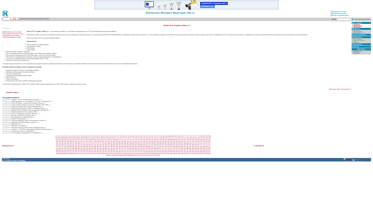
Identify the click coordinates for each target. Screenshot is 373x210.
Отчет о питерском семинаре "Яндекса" (25, 113)
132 (171, 138)
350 (144, 145)
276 (98, 143)
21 (88, 136)
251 (185, 141)
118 (134, 138)
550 (68, 152)
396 (114, 146)
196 (190, 139)
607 (68, 153)
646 (174, 153)
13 (72, 136)
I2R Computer (357, 33)
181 (149, 139)
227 (119, 141)
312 (195, 143)
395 (111, 146)
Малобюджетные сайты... (339, 11)
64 (171, 136)
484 (198, 148)
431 (209, 146)
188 (168, 139)
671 (137, 155)
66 (175, 136)
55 (154, 136)
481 (190, 148)
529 (166, 150)
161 (95, 139)
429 (204, 146)
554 (79, 152)
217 (92, 141)
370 (198, 145)
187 (166, 139)
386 (87, 146)
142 (199, 138)
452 (111, 148)
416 (168, 146)
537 (187, 150)
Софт (355, 41)
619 (100, 153)
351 (147, 145)
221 (103, 141)
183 (155, 139)
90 (66, 138)
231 (130, 141)
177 (138, 139)
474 (171, 148)
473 (168, 148)
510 (114, 150)
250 (182, 141)
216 (89, 141)
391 (100, 146)
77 (196, 136)
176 (136, 139)
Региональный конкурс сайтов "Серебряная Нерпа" (29, 108)
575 (136, 152)
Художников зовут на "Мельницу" (24, 131)
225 (114, 141)
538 (190, 150)
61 (165, 136)
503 (95, 150)
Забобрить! (6, 20)
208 (68, 141)
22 (90, 136)
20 (86, 136)
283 (117, 143)
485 (201, 148)
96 (77, 138)
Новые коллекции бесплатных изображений (27, 106)
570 (122, 152)
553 (76, 152)
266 (70, 143)
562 (100, 152)
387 (89, 146)
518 (136, 150)
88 (62, 138)
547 (59, 152)
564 (106, 152)
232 (133, 141)
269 (79, 143)
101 (88, 138)
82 (206, 136)
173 (127, 139)
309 (187, 143)
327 (81, 145)
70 (183, 136)
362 (176, 145)
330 (89, 145)
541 (198, 150)
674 (145, 155)
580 (149, 152)
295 (149, 143)
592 (182, 152)
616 (92, 153)
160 (92, 139)
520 (141, 150)
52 (148, 136)
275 (95, 143)
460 (133, 148)
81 (204, 136)
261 (57, 143)
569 (119, 152)
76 (194, 136)
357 (163, 145)
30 (105, 136)
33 (111, 136)
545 (209, 150)
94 (73, 138)
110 (113, 138)
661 (110, 155)
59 (161, 136)
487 (206, 148)
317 (209, 143)
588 (171, 152)
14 (74, 136)
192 (179, 139)
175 (133, 139)
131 (169, 138)
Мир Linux (356, 42)
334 (100, 145)
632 (136, 153)
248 (176, 141)
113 (120, 138)
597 (195, 152)
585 (163, 152)
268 (76, 143)
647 (176, 153)
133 (174, 138)
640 (157, 153)
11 (68, 136)
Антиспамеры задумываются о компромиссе (28, 133)
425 (193, 146)
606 (65, 153)
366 (187, 145)
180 (147, 139)
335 (103, 145)
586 (166, 152)
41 (126, 136)
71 (185, 136)
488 (209, 148)
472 (166, 148)
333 (98, 145)
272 (87, 143)
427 (198, 146)
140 (193, 138)
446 (95, 148)
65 (173, 136)
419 (176, 146)
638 (152, 153)
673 (142, 155)
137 (185, 138)
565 (108, 152)
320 (62, 145)
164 (103, 139)
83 (208, 136)
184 (157, 139)
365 (185, 145)
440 (79, 148)
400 (125, 146)
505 (100, 150)
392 (103, 146)
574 (133, 152)
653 (193, 153)
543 (204, 150)
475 (174, 148)
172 (125, 139)
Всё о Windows (358, 39)
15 (76, 136)
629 (127, 153)
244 (166, 141)
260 (209, 141)
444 (89, 148)
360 (171, 145)
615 (89, 153)
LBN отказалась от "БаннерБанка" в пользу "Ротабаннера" (31, 101)
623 (111, 153)
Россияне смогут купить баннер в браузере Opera (29, 127)
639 (155, 153)
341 (119, 145)
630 (130, 153)
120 (139, 138)
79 (200, 136)
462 (138, 148)
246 (171, 141)
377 (62, 146)
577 (141, 152)
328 (84, 145)
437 (70, 148)
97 (79, 138)
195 (187, 139)
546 (57, 152)
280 (109, 143)
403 (133, 146)
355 (157, 145)
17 (80, 136)
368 (193, 145)
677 (153, 155)
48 (140, 136)
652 (190, 153)
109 (110, 138)
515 (127, 150)
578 (144, 152)
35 (115, 136)
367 (190, 145)
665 (121, 155)
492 (65, 150)
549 (65, 152)
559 (92, 152)
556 (84, 152)
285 (122, 143)
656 (201, 153)
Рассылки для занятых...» (363, 19)
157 (84, 139)
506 (103, 150)
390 (98, 146)
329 (87, 145)
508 (109, 150)
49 (142, 136)
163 (100, 139)
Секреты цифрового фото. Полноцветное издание (29, 120)
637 (149, 153)
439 (76, 148)
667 (126, 155)
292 (141, 143)
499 (84, 150)
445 (92, 148)
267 (73, 143)
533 (176, 150)
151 (68, 139)
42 (128, 136)
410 (152, 146)
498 (81, 150)
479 (185, 148)
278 (103, 143)
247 (174, 141)
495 (73, 150)
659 (209, 153)
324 (73, 145)
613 (84, 153)
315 (204, 143)
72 (187, 136)
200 (201, 139)
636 (147, 153)
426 (195, 146)
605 (62, 153)
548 (62, 152)
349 (141, 145)
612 (81, 153)
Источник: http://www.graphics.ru (340, 89)
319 (59, 145)
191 (176, 139)
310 (190, 143)
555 (81, 152)
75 (192, 136)
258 (204, 141)
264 (65, 143)
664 (118, 155)
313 (198, 143)
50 (144, 136)
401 (128, 146)
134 (177, 138)
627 (122, 153)
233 (136, 141)
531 (171, 150)
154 (76, 139)
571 (125, 152)
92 (70, 138)
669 (132, 155)
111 (115, 138)
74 (191, 136)
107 (105, 138)
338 (111, 145)
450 (106, 148)
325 (76, 145)
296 (152, 143)
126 (155, 138)
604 (60, 153)
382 (76, 146)
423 (187, 146)
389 (95, 146)
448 (100, 148)
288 (130, 143)
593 (185, 152)
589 (174, 152)
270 (81, 143)
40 (124, 136)
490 (60, 150)
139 (191, 138)
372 (204, 145)
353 (152, 145)
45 (134, 136)
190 (174, 139)
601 (206, 152)
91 (68, 138)
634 (141, 153)
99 (83, 138)
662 (113, 155)
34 (113, 136)
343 (125, 145)
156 (81, 139)
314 (201, 143)
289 (133, 143)
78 (198, 136)
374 (209, 145)
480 (187, 148)
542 (201, 150)
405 (138, 146)
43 (130, 136)
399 (122, 146)
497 (79, 150)
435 (65, 148)
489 (57, 150)
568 (117, 152)
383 (79, 146)
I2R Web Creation (358, 31)
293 (144, 143)
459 (130, 148)
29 (103, 136)
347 (136, 145)
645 (171, 153)
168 (114, 139)
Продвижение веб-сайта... (339, 13)
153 (73, 139)
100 (86, 138)
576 (138, 152)
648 (179, 153)
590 (176, 152)
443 (87, 148)
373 (206, 145)
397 (117, 146)
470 (160, 148)
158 (87, 139)
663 (115, 155)
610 (76, 153)
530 (168, 150)
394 (109, 146)
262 (60, 143)
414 (163, 146)
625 (117, 153)
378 (65, 146)
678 (156, 155)
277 (100, 143)
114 (123, 138)
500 (87, 150)
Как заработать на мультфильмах (23, 117)
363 (179, 145)
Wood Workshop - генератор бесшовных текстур (28, 103)
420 (179, 146)
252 (187, 141)
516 (130, 150)
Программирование (359, 40)
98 (81, 138)
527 (160, 150)
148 (59, 139)
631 (133, 153)
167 (111, 139)
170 (119, 139)
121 (142, 138)
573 (130, 152)
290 (136, 143)
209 (70, 141)
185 (160, 139)
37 (119, 136)
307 (182, 143)
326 (79, 145)
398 (119, 146)
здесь (84, 84)
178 (141, 139)
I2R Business (357, 30)
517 (133, 150)
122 (144, 138)
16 (78, 136)
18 (82, 136)
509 (111, 150)
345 (130, 145)
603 (57, 153)
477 (179, 148)
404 (136, 146)
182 (152, 139)
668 (129, 155)
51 (146, 136)
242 (160, 141)
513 (122, 150)
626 (119, 153)
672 (140, 155)
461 (136, 148)
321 (65, 145)
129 (163, 138)
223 (108, 141)
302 (168, 143)
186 (163, 139)
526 (157, 150)
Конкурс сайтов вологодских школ (24, 115)
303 (171, 143)
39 (123, 136)
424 (190, 146)
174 (130, 139)
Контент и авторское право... (341, 15)
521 (144, 150)
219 (98, 141)
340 (117, 145)
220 (100, 141)
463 (141, 148)
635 (144, 153)
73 (189, 136)
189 (171, 139)
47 (138, 136)
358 (166, 145)
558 (89, 152)
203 (209, 139)
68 (179, 136)
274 (92, 143)
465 (147, 148)
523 (149, 150)
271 (84, 143)
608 (70, 153)
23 (91, 136)
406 (141, 146)
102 (91, 138)
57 (158, 136)
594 (187, 152)
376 (60, 146)
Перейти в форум (12, 92)
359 (168, 145)
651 (187, 153)
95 (75, 138)
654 (195, 153)
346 (133, 145)
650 (185, 153)
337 (108, 145)
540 (195, 150)
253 (190, 141)
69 (181, 136)
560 (95, 152)
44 (132, 136)
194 (185, 139)
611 (79, 153)
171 (122, 139)
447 (98, 148)
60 (163, 136)
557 (87, 152)
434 (62, 148)
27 (99, 136)
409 (149, 146)
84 (210, 136)
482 (193, 148)
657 (204, 153)
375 (57, 146)
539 (193, 150)
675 (148, 155)
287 (128, 143)
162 (98, 139)
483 (195, 148)
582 (155, 152)
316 (206, 143)
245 (168, 141)
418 (174, 146)
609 (73, 153)
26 (97, 136)
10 (66, 136)
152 (70, 139)
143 (201, 138)
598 (198, 152)
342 (122, 145)
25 (95, 136)
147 (57, 139)
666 (123, 155)
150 (65, 139)
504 (98, 150)
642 (163, 153)
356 (160, 145)
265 (68, 143)
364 (182, 145)
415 (166, 146)
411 (155, 146)
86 (58, 138)
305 (177, 143)
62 (167, 136)
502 (92, 150)
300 (163, 143)
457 (125, 148)
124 (150, 138)
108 (107, 138)
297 (155, 143)
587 (168, 152)
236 (144, 141)
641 (160, 153)
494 (70, 150)
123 (147, 138)
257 (201, 141)
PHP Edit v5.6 (17, 124)
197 (193, 139)
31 (107, 136)
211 (76, 141)
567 (114, 152)
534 (179, 150)
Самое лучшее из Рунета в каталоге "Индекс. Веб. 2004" (31, 105)
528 (163, 150)
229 (125, 141)
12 (70, 136)
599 (201, 152)
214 (84, 141)
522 (147, 150)
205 (60, 141)
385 (84, 146)
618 (98, 153)
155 (79, 139)
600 (204, 152)
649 (182, 153)
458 (127, 148)
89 (64, 138)
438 (73, 148)
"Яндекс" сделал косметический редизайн (26, 99)
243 (163, 141)
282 (114, 143)
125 (152, 138)
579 (147, 152)
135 (180, 138)
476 (176, 148)
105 (99, 138)
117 (131, 138)
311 (193, 143)
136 (182, 138)
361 (174, 145)
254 (193, 141)
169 (117, 139)
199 (198, 139)
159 (89, 139)
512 (119, 150)
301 (166, 143)
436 (68, 148)
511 (117, 150)
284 (119, 143)
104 (96, 138)
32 (109, 136)
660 (107, 155)
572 (127, 152)
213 (81, 141)
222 (106, 141)
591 (179, 152)
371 (201, 145)
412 (157, 146)
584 (160, 152)
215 (87, 141)
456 (122, 148)
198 (195, 139)
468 (155, 148)
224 (111, 141)
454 (117, 148)
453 (114, 148)
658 (206, 153)
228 (122, 141)
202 (206, 139)
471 (163, 148)
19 (84, 136)
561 (98, 152)
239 (152, 141)
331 (92, 145)
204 (57, 141)
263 (62, 143)
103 (94, 138)
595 (190, 152)
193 (182, 139)
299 (160, 143)
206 (62, 141)
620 (103, 153)
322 (68, 145)
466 (149, 148)
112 (118, 138)
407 (144, 146)
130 (166, 138)
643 (166, 153)
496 (76, 150)
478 (182, 148)
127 (158, 138)
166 (108, 139)
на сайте (57, 84)
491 (62, 150)
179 (144, 139)
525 (155, 150)
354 (155, 145)
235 (141, 141)
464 (144, 148)
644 (168, 153)
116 (128, 138)
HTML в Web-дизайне (19, 119)
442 (84, 148)
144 (204, 138)
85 (56, 138)
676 (151, 155)
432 (57, 148)
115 (126, 138)
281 (111, 143)
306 (179, 143)
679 (159, 155)
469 (157, 148)
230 (127, 141)
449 (103, 148)
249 (179, 141)
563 (103, 152)
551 (70, 152)
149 (62, 139)
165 (106, 139)
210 (73, 141)
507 (106, 150)
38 (121, 136)
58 (159, 136)
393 (106, 146)
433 (59, 148)
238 (149, 141)
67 (177, 136)
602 (209, 152)
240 (155, 141)
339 (114, 145)
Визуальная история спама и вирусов (25, 122)
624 (114, 153)
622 (108, 153)
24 (93, 136)
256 (198, 141)
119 (136, 138)
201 (204, 139)
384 (81, 146)
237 (147, 141)
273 (89, 143)
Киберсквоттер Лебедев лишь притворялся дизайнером (30, 110)
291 (138, 143)
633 (138, 153)
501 (89, 150)
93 (71, 138)
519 (138, 150)
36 (117, 136)
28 (101, 136)
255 (195, 141)
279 (106, 143)
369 (195, 145)
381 (73, 146)
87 (60, 138)
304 (174, 143)
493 (68, 150)
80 (202, 136)
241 (157, 141)
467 (152, 148)
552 (73, 152)
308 (185, 143)
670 (134, 155)
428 (201, 146)
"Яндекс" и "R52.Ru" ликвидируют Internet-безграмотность (32, 129)
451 (108, 148)
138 (188, 138)
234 (138, 141)
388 (92, 146)
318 (57, 145)
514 (125, 150)
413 (160, 146)
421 (182, 146)
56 (156, 136)
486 (204, 148)
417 (171, 146)
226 (117, 141)
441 (81, 148)
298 (157, 143)
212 (79, 141)
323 (70, 145)
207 (65, 141)
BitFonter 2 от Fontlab (19, 126)
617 (95, 153)
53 (150, 136)
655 (198, 153)
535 (182, 150)
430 (206, 146)
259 (206, 141)
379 (68, 146)
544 (206, 150)
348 (138, 145)
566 (111, 152)
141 (196, 138)
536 (185, 150)
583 (157, 152)
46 (136, 136)
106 (102, 138)
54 (152, 136)
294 (147, 143)
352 (149, 145)
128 (161, 138)
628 (125, 153)
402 (130, 146)
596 (193, 152)
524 (152, 150)
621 (106, 153)
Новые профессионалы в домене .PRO (25, 112)
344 (127, 145)
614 (87, 153)
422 (185, 146)
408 (147, 146)
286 (125, 143)
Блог (14, 18)
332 (95, 145)
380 (70, 146)
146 (210, 138)
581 (152, 152)
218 (95, 141)
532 (174, 150)
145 (207, 138)
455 (119, 148)
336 (106, 145)
